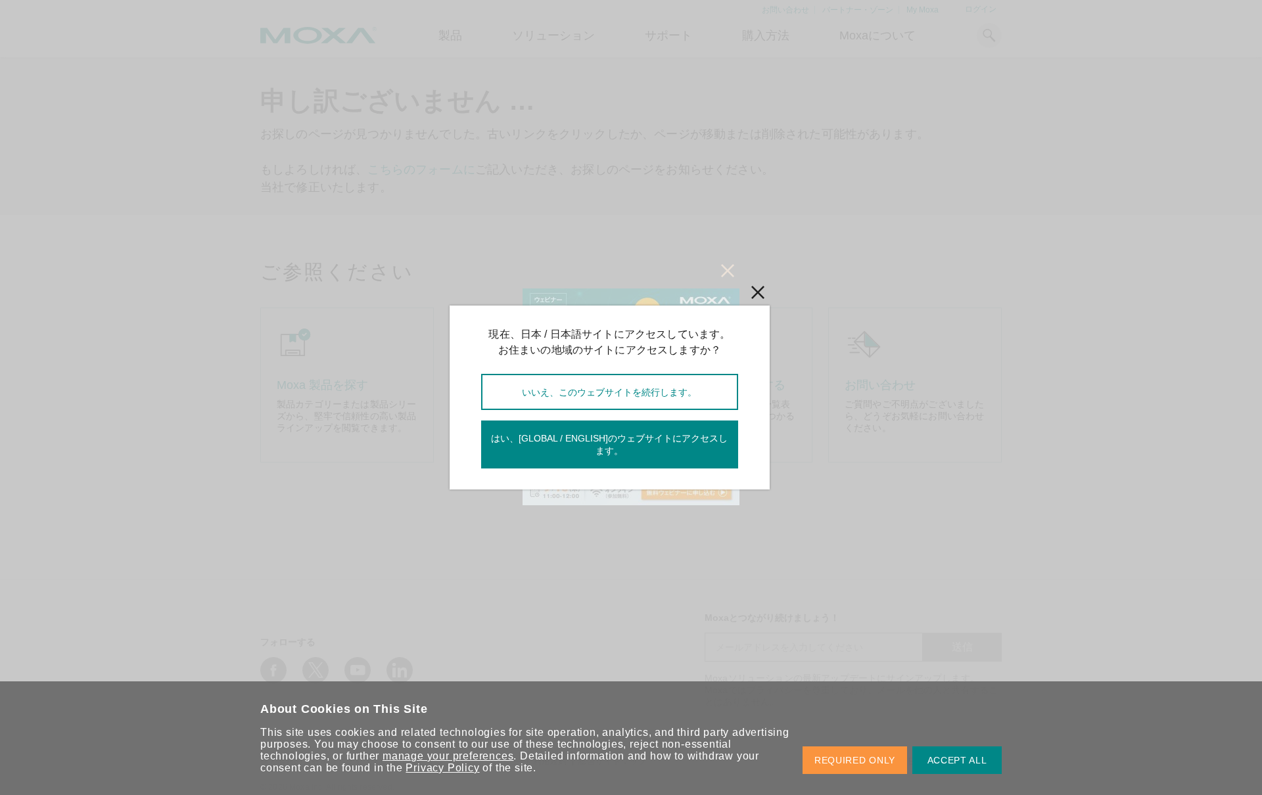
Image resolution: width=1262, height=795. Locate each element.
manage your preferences (448, 755)
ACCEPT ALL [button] (957, 760)
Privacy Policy (442, 767)
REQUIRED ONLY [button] (854, 760)
